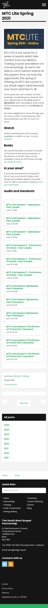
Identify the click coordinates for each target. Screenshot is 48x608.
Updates (8, 376)
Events (30, 505)
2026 (6, 425)
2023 (6, 439)
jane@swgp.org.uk (17, 549)
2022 (6, 443)
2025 (6, 429)
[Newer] (43, 401)
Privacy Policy (7, 588)
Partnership (9, 501)
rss (10, 564)
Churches (32, 498)
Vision (6, 498)
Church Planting (35, 501)
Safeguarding (10, 511)
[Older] (4, 401)
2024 (6, 434)
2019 (6, 457)
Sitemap (5, 593)
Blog (29, 508)
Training (7, 505)
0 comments (10, 384)
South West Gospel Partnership (6, 5)
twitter (4, 564)
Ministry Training (21, 376)
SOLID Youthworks (12, 508)
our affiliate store (12, 161)
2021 (6, 448)
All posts (9, 417)
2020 (6, 453)
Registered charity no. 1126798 (14, 597)
